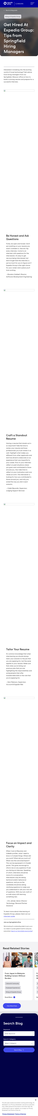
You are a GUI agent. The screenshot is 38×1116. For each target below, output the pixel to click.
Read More (8, 997)
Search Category (9, 1039)
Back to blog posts (11, 10)
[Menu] (32, 4)
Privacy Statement (8, 1114)
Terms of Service (20, 1114)
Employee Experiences (13, 988)
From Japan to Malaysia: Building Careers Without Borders (15, 975)
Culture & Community (12, 983)
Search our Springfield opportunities (21, 931)
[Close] (19, 1015)
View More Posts (12, 1006)
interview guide (9, 916)
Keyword (6, 1029)
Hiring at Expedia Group (12, 16)
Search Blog (18, 1050)
